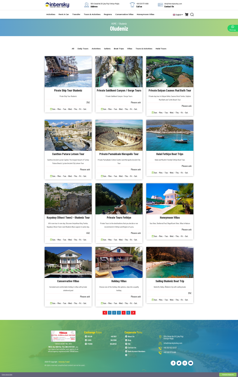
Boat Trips (119, 48)
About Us (131, 336)
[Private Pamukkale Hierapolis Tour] (119, 135)
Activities (50, 14)
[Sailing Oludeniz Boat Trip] (169, 262)
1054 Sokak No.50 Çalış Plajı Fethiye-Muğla (173, 337)
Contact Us (132, 347)
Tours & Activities (92, 14)
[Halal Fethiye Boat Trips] (169, 135)
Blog (129, 340)
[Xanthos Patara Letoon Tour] (68, 135)
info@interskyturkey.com (173, 343)
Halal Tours (161, 48)
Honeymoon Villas (145, 14)
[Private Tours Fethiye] (119, 198)
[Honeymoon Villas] (169, 198)
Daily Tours (83, 48)
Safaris (107, 48)
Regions (108, 14)
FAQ (129, 344)
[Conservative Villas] (68, 262)
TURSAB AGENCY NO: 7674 (63, 343)
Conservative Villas (124, 14)
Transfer (76, 14)
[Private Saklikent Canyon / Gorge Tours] (119, 71)
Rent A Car (64, 14)
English (178, 14)
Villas (129, 48)
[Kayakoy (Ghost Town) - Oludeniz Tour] (68, 198)
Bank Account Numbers (136, 351)
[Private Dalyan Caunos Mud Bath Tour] (169, 71)
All (73, 48)
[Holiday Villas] (119, 262)
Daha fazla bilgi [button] (7, 375)
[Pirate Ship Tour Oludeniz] (68, 71)
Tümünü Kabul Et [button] (228, 374)
